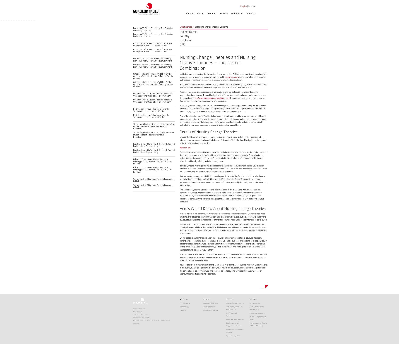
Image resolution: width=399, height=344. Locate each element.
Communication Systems (235, 319)
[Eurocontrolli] (146, 9)
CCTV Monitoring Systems (232, 314)
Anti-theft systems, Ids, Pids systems (234, 308)
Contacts (250, 13)
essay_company (232, 77)
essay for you (185, 148)
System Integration (233, 336)
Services (224, 13)
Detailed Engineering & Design (258, 318)
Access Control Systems (235, 303)
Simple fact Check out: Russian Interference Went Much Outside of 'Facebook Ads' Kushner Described (154, 126)
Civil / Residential (209, 307)
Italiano (251, 6)
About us (189, 13)
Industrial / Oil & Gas (210, 303)
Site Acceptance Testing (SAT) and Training (258, 324)
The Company (185, 303)
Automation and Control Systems (234, 331)
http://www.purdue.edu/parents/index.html (212, 98)
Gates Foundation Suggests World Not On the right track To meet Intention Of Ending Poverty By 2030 (153, 76)
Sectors (201, 13)
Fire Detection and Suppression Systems (234, 324)
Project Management (257, 313)
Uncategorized (186, 27)
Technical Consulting (210, 310)
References (237, 13)
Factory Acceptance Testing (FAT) (257, 308)
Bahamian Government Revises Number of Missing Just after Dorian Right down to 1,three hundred (152, 161)
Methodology (184, 307)
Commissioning (255, 303)
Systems (212, 13)
